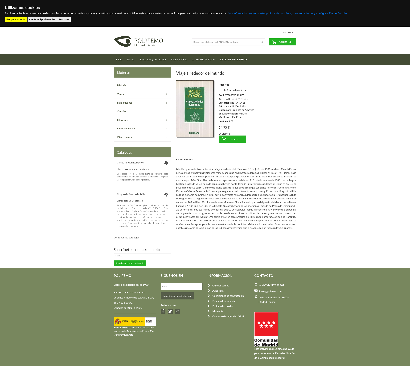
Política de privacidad (224, 300)
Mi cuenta (217, 311)
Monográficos (179, 59)
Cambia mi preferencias (42, 19)
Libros (130, 59)
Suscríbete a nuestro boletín (130, 263)
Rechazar (64, 19)
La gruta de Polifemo (203, 59)
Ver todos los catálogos (126, 237)
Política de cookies (222, 305)
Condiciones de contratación (228, 295)
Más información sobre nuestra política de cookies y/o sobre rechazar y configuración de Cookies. (288, 13)
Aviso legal (218, 290)
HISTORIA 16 (237, 102)
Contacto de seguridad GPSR (228, 316)
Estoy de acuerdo (15, 19)
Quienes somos (220, 285)
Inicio (120, 59)
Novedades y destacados (152, 59)
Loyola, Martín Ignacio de (232, 89)
